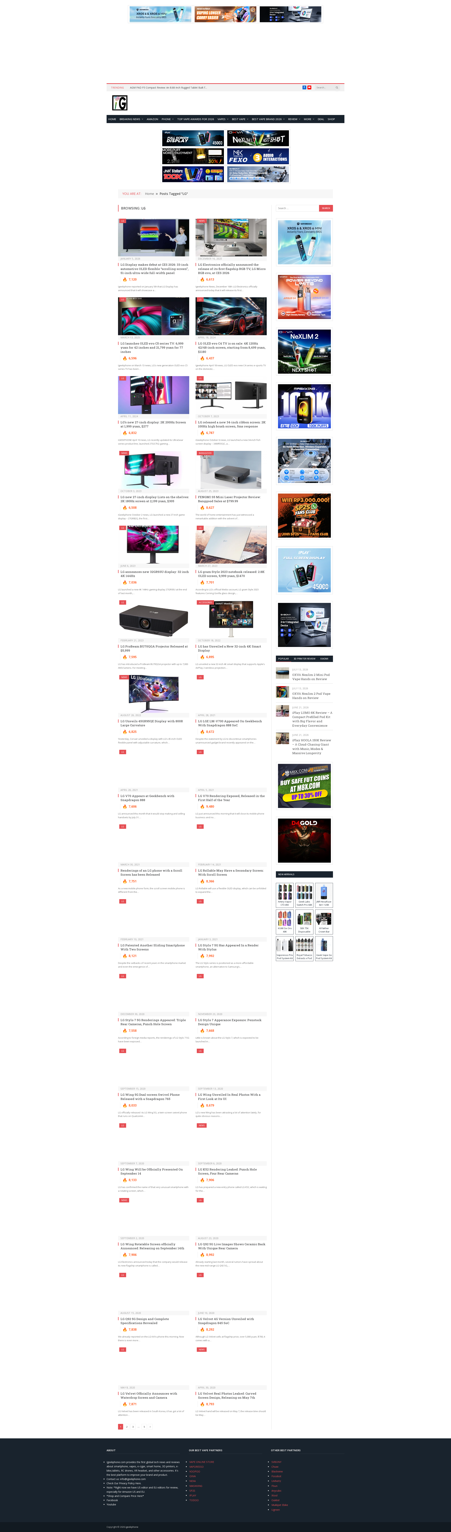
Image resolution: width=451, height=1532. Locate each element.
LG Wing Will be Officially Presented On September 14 (152, 1171)
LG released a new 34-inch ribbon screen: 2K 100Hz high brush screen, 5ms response (232, 424)
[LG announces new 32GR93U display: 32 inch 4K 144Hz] (153, 545)
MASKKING (195, 1486)
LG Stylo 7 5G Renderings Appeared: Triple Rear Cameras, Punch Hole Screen (153, 1022)
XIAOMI (324, 658)
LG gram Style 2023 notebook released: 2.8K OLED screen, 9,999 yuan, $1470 (231, 574)
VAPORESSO (196, 1466)
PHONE (166, 119)
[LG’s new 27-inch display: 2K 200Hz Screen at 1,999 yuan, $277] (153, 395)
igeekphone (131, 1526)
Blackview (277, 1471)
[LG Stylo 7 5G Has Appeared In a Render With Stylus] (231, 918)
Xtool (274, 1495)
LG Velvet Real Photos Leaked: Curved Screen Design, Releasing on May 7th (227, 1395)
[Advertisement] (225, 53)
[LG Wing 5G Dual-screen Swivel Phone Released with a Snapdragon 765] (153, 1068)
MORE (307, 119)
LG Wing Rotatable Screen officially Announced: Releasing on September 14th (152, 1246)
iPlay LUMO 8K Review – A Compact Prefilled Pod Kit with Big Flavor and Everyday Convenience (312, 719)
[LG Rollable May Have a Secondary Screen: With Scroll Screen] (231, 843)
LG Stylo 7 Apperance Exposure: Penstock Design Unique (230, 1022)
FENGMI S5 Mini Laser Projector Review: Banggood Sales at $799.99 (229, 499)
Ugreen (275, 1509)
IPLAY (192, 1495)
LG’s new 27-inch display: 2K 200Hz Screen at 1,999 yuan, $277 (153, 424)
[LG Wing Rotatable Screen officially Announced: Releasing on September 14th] (153, 1217)
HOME (112, 119)
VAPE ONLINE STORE (201, 1462)
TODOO (194, 1500)
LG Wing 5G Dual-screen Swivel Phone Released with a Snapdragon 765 (150, 1097)
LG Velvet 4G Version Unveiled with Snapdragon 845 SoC (226, 1321)
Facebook (112, 1500)
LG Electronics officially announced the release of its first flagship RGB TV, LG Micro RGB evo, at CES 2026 (232, 269)
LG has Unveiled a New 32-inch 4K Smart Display (229, 648)
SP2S (192, 1490)
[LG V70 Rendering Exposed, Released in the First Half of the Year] (231, 769)
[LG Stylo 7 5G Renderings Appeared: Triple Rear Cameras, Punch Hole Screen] (153, 993)
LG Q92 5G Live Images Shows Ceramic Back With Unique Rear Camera (231, 1246)
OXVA (192, 1476)
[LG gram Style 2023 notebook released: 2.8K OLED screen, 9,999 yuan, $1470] (231, 545)
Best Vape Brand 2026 (267, 119)
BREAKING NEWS (130, 119)
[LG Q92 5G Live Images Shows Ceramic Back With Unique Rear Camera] (231, 1217)
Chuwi (274, 1466)
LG (122, 220)
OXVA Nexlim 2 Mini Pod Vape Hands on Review (311, 677)
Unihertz (276, 1481)
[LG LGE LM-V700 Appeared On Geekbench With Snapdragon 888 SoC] (231, 694)
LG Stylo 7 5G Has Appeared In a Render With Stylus (228, 947)
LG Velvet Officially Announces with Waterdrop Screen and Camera (149, 1395)
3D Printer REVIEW (304, 658)
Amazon (152, 119)
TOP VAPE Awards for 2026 (195, 119)
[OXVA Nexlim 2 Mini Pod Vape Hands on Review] (282, 673)
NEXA (192, 1481)
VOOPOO (194, 1471)
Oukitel (275, 1500)
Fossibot (276, 1476)
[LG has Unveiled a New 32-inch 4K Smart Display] (231, 619)
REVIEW (292, 119)
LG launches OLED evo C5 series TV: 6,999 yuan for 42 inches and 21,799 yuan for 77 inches (152, 347)
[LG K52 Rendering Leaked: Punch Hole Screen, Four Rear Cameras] (231, 1142)
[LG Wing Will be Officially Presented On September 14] (153, 1142)
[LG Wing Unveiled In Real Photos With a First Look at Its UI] (231, 1068)
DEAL (321, 119)
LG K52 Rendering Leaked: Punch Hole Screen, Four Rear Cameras (227, 1171)
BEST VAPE (238, 119)
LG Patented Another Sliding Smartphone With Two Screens (153, 947)
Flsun (274, 1486)
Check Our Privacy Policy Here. (124, 1483)
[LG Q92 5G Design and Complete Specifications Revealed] (153, 1292)
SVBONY (276, 1462)
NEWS (202, 220)
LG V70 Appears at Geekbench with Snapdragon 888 (147, 798)
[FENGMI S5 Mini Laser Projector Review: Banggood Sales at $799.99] (231, 470)
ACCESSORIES (205, 602)
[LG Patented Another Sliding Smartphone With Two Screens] (153, 918)
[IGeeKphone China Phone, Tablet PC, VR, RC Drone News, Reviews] (120, 103)
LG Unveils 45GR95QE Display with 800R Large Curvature (152, 723)
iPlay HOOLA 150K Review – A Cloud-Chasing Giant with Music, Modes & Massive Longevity (311, 746)
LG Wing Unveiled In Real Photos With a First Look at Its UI (229, 1097)
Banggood (205, 453)
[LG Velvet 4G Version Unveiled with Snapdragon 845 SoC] (231, 1292)
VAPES (222, 119)
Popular (283, 658)
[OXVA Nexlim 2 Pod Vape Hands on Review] (282, 692)
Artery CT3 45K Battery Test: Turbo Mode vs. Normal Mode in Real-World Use (169, 87)
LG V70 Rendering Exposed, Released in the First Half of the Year (231, 798)
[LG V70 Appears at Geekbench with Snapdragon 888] (153, 769)
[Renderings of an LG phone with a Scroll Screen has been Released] (153, 843)
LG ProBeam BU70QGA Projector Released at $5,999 (154, 648)
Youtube (111, 1504)
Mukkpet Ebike (279, 1505)
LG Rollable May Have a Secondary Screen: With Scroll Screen (231, 872)
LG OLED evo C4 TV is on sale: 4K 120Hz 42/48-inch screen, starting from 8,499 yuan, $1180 (231, 347)
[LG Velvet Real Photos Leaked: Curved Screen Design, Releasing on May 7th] (231, 1366)
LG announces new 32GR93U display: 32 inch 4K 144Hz (155, 574)
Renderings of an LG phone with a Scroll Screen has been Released (151, 872)
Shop (331, 119)
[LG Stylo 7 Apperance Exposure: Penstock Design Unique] (231, 993)
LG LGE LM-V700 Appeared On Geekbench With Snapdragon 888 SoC (230, 723)
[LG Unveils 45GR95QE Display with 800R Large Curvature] (153, 694)
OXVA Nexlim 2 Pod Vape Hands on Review (311, 696)
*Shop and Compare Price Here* (125, 1496)
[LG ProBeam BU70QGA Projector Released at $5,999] (153, 619)
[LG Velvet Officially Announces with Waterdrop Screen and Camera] (153, 1366)
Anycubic (276, 1490)
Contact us (113, 1479)
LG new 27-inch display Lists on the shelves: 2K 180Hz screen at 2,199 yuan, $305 (155, 499)
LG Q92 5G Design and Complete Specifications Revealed (145, 1321)
